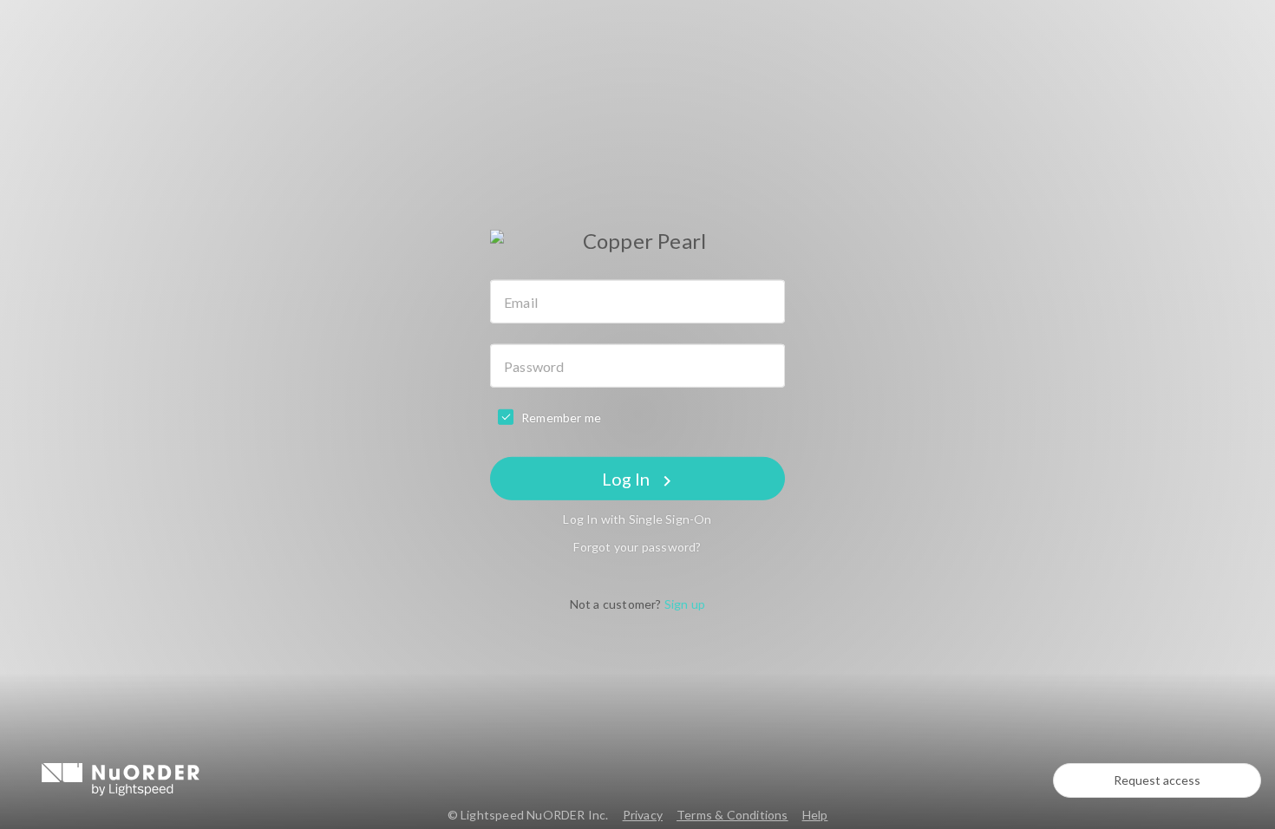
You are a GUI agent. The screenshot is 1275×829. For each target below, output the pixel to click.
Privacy (643, 814)
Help (815, 814)
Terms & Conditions (732, 814)
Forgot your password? (637, 546)
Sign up (684, 604)
